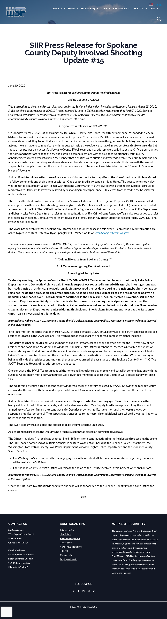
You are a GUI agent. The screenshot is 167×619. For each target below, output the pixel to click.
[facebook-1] (78, 591)
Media (71, 8)
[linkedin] (94, 591)
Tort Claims (66, 542)
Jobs (152, 8)
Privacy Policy (67, 530)
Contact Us (66, 555)
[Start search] (159, 19)
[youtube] (89, 591)
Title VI (64, 551)
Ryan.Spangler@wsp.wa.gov (111, 233)
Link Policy (65, 534)
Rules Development (70, 538)
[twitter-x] (73, 591)
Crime (104, 8)
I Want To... (138, 8)
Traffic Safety (88, 8)
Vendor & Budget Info (71, 546)
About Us (57, 8)
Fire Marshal (120, 8)
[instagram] (83, 591)
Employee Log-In (68, 559)
